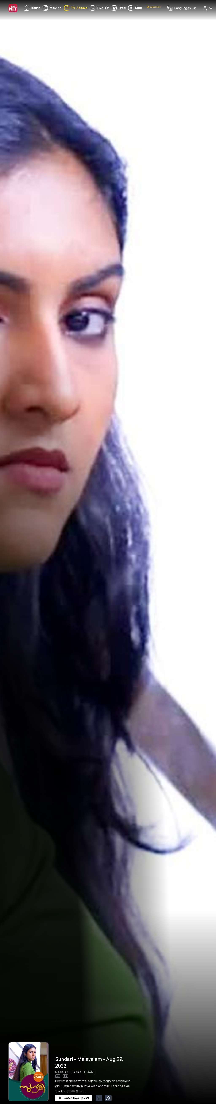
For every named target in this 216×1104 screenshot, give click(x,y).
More (83, 1091)
